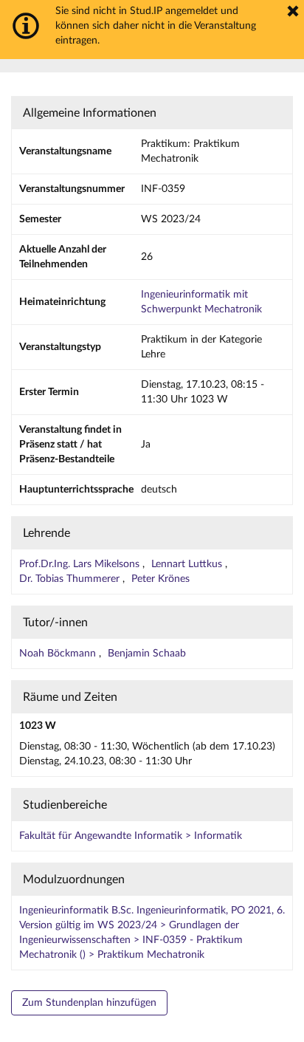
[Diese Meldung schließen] (293, 11)
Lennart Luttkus (188, 564)
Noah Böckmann (59, 653)
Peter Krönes (160, 579)
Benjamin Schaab (147, 653)
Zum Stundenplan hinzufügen (89, 1003)
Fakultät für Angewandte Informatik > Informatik (130, 836)
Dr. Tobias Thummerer (70, 579)
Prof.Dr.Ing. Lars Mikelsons (80, 564)
